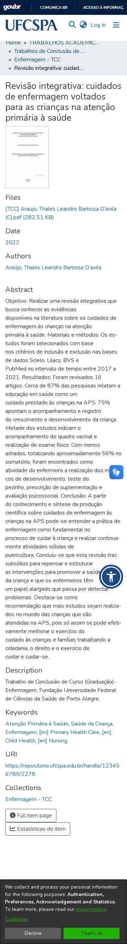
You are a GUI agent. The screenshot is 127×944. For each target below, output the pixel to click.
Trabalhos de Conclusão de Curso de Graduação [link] (49, 51)
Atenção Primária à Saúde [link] (36, 724)
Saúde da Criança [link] (92, 724)
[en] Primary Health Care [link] (69, 732)
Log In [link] (99, 25)
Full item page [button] (34, 815)
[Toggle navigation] (116, 25)
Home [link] (13, 43)
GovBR (12, 7)
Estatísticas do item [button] (41, 829)
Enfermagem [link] (21, 732)
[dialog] (63, 912)
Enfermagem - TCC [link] (37, 60)
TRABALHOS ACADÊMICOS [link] (64, 43)
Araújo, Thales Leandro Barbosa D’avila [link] (53, 267)
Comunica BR (53, 7)
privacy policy (91, 909)
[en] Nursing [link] (52, 741)
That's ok (91, 933)
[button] (31, 25)
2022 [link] (12, 242)
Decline (33, 933)
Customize (16, 919)
